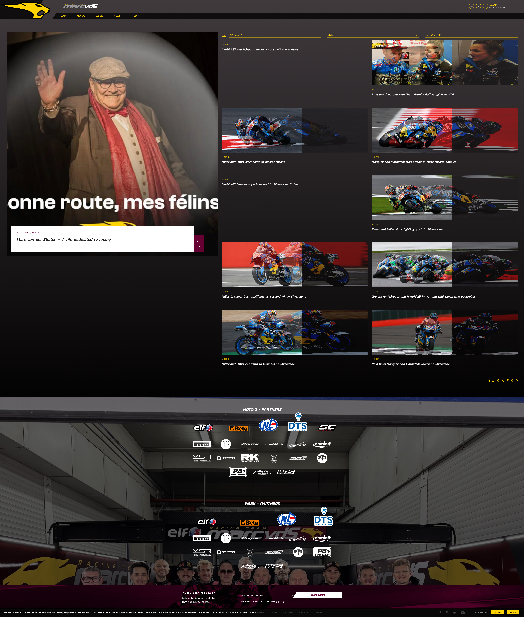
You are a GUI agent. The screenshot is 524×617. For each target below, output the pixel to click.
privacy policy (277, 601)
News (117, 16)
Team (62, 16)
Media (135, 16)
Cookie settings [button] (480, 612)
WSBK (99, 16)
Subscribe (317, 595)
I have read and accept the (262, 601)
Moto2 (81, 16)
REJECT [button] (513, 612)
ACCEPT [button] (498, 612)
